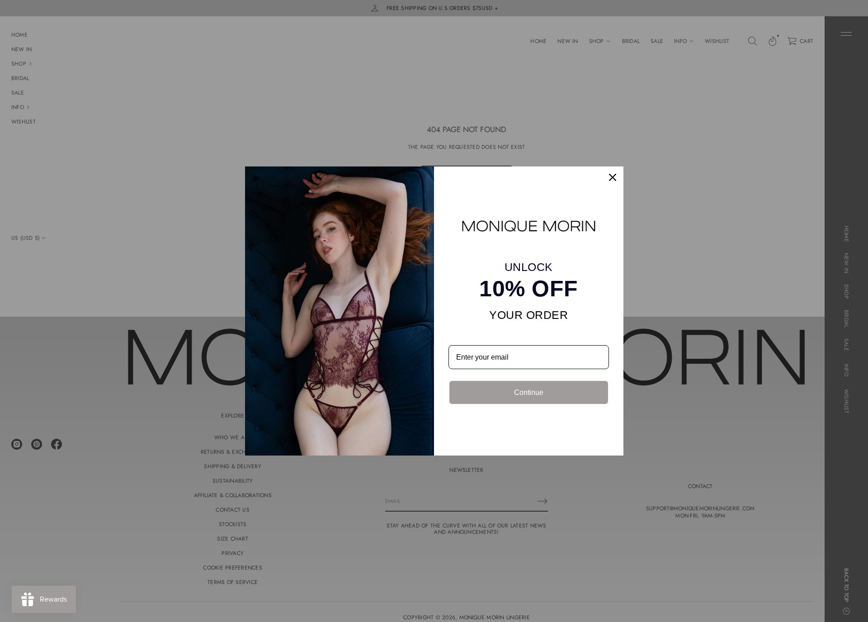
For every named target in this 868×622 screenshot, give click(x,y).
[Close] (612, 177)
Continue (528, 392)
